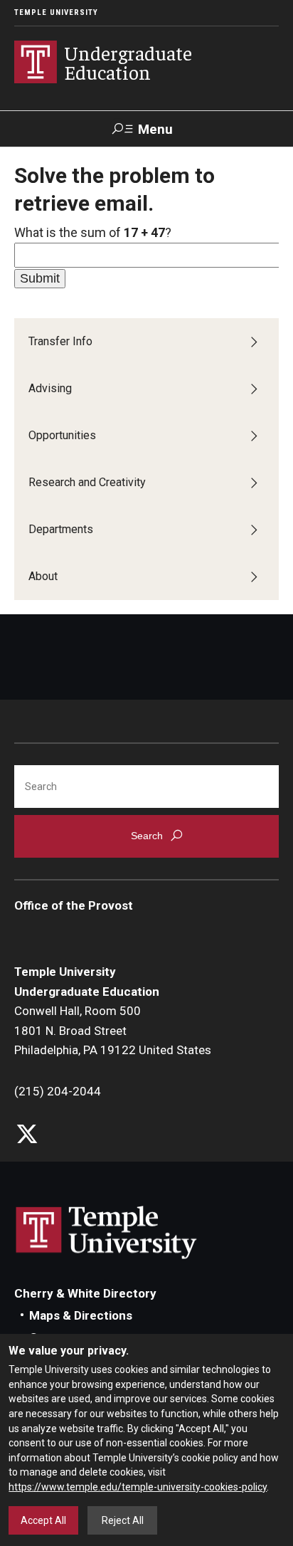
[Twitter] (26, 1134)
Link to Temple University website (106, 1232)
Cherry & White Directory (85, 1293)
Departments (60, 529)
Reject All (123, 1520)
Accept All (43, 1520)
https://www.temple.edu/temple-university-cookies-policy (138, 1487)
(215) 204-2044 (57, 1091)
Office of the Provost (73, 905)
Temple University (56, 12)
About (43, 576)
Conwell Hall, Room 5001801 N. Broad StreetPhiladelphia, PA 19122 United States (112, 1030)
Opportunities (62, 435)
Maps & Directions (80, 1315)
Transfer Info (60, 341)
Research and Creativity (87, 482)
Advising (50, 388)
